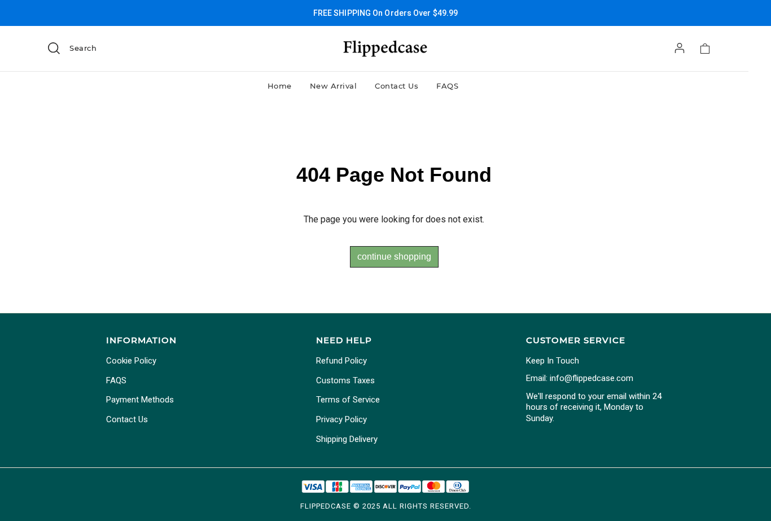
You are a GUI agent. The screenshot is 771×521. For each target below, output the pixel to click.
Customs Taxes (345, 380)
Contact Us (396, 85)
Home (280, 85)
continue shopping (394, 256)
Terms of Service (348, 400)
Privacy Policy (341, 419)
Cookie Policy (131, 361)
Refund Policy (341, 361)
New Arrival (333, 85)
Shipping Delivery (347, 439)
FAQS (447, 85)
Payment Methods (140, 400)
